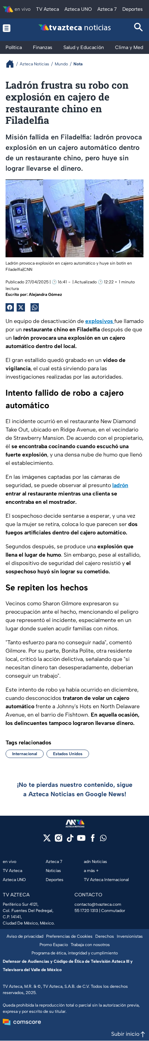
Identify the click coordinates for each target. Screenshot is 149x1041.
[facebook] (92, 840)
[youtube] (81, 840)
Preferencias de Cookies (69, 936)
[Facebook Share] (10, 307)
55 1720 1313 (86, 910)
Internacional (24, 753)
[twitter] (47, 840)
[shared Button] (34, 307)
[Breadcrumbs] (13, 63)
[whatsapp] (103, 839)
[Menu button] (10, 28)
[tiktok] (69, 840)
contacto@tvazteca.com (97, 904)
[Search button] (138, 28)
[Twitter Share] (21, 307)
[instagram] (58, 840)
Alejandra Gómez (45, 294)
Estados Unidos (67, 753)
